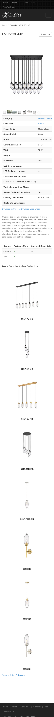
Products (13, 25)
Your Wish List (8, 7)
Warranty (36, 707)
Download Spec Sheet (30, 209)
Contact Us (25, 2)
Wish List (46, 34)
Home (5, 2)
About (14, 2)
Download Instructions (11, 209)
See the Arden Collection (13, 675)
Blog (35, 2)
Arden (41, 123)
